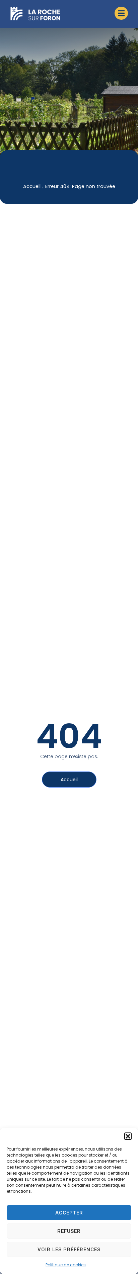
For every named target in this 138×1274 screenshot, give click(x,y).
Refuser (69, 1231)
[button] (128, 1136)
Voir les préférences (69, 1250)
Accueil (32, 186)
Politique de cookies (66, 1265)
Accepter (69, 1213)
